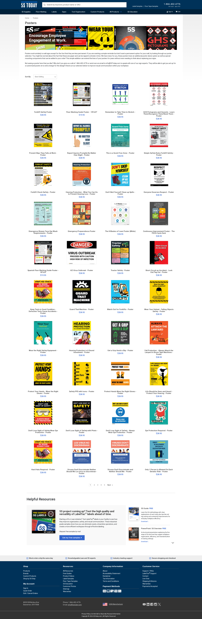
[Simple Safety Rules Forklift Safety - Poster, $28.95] (159, 135)
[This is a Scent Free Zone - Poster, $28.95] (120, 135)
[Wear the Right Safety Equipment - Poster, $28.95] (43, 332)
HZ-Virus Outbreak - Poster (81, 270)
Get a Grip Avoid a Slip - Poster (120, 351)
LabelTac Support (149, 573)
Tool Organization (78, 12)
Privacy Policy (86, 614)
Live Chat (145, 579)
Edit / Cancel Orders (30, 593)
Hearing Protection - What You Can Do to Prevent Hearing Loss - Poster (82, 193)
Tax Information (109, 579)
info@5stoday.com (75, 605)
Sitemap (66, 589)
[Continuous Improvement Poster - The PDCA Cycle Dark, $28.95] (159, 213)
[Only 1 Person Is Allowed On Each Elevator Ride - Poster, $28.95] (159, 452)
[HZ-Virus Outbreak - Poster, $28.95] (81, 252)
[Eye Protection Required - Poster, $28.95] (159, 412)
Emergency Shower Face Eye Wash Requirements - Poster (43, 232)
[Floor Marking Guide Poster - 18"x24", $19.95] (81, 94)
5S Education (132, 12)
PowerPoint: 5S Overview (151, 528)
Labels (54, 12)
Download (144, 521)
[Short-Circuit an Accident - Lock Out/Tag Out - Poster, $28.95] (159, 252)
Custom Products (97, 12)
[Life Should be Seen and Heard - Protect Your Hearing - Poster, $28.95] (159, 373)
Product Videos (68, 576)
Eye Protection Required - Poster (159, 431)
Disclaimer (106, 576)
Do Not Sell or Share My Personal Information (106, 614)
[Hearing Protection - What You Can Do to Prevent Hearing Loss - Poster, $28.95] (81, 174)
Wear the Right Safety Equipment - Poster (43, 351)
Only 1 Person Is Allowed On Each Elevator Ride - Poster (159, 470)
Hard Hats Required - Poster (43, 470)
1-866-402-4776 (172, 4)
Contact (145, 576)
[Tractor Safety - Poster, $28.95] (120, 252)
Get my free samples (71, 538)
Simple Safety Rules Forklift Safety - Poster (159, 154)
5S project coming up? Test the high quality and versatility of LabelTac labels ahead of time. (86, 513)
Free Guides (67, 573)
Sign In (170, 11)
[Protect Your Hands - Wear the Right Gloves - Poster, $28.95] (43, 373)
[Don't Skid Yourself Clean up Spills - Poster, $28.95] (120, 174)
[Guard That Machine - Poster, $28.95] (81, 291)
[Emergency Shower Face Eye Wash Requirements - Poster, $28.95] (43, 213)
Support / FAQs (148, 571)
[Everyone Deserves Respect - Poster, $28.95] (159, 174)
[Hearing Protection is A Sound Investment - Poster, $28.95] (81, 332)
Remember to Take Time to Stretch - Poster (120, 113)
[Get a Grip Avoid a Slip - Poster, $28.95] (120, 332)
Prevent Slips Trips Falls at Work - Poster (43, 154)
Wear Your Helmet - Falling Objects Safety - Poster (158, 310)
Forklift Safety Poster (43, 112)
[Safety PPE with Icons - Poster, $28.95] (81, 373)
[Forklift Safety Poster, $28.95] (43, 94)
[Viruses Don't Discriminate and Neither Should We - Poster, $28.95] (120, 452)
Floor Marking (41, 12)
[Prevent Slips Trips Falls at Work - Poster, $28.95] (43, 135)
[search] (84, 4)
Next (109, 485)
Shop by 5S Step (29, 579)
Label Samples (137, 6)
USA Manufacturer (116, 604)
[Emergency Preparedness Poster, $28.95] (81, 213)
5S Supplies (26, 12)
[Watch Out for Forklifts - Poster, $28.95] (120, 291)
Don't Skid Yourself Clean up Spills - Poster (120, 193)
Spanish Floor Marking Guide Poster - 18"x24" (43, 271)
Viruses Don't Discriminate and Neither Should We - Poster (120, 470)
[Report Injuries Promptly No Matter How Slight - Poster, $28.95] (81, 135)
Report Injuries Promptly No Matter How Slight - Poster (81, 154)
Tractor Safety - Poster (120, 270)
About (105, 571)
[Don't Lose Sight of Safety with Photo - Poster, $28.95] (81, 412)
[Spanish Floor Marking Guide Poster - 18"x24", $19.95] (43, 252)
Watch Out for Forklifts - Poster (120, 309)
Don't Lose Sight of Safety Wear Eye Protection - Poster (43, 431)
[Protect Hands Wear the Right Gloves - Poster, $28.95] (120, 373)
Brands (26, 573)
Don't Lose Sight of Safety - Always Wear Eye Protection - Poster (120, 431)
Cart (179, 11)
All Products (114, 12)
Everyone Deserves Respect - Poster (159, 192)
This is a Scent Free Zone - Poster (120, 153)
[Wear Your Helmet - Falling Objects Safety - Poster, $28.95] (159, 291)
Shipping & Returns (149, 581)
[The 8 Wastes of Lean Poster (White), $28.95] (120, 213)
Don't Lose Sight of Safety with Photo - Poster (82, 431)
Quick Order (27, 591)
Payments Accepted (150, 586)
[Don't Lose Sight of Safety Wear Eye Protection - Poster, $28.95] (43, 412)
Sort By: (28, 77)
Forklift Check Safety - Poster (43, 192)
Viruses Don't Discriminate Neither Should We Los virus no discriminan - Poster (81, 471)
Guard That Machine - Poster (82, 309)
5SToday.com (97, 616)
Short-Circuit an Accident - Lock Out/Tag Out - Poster (159, 271)
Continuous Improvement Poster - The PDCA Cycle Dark (159, 232)
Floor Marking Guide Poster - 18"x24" (81, 112)
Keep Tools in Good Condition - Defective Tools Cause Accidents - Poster (43, 311)
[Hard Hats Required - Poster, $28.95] (43, 452)
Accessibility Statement (111, 573)
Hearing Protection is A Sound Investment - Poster (81, 351)
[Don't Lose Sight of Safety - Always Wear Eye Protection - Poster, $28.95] (120, 412)
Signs (64, 12)
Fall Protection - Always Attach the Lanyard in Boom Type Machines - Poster (159, 352)
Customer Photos (69, 586)
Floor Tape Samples (151, 6)
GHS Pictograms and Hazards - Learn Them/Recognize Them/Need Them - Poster (159, 114)
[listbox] (45, 76)
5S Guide (145, 508)
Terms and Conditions (111, 581)
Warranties (67, 591)
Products (26, 571)
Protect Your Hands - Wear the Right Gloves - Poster (43, 392)
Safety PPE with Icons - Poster (81, 392)
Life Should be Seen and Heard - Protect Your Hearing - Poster (158, 392)
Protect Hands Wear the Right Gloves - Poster (120, 392)
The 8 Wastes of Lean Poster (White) (120, 231)
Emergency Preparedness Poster (81, 231)
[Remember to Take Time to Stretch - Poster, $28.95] (120, 94)
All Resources (68, 571)
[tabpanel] (149, 515)
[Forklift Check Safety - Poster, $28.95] (43, 174)
